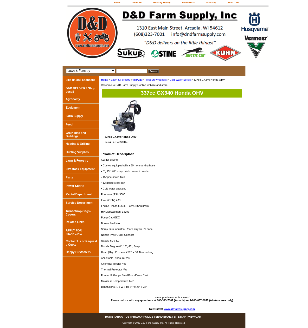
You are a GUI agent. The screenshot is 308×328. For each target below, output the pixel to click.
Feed (69, 124)
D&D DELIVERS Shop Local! (80, 90)
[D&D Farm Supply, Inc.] (123, 36)
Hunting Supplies (77, 152)
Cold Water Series (180, 79)
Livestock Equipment (80, 169)
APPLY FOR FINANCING (74, 232)
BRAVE (137, 79)
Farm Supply (74, 116)
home (117, 2)
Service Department (79, 202)
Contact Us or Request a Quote (81, 243)
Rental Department (79, 194)
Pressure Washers (156, 79)
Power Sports (75, 186)
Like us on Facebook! (80, 80)
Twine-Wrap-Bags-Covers (78, 213)
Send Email (188, 2)
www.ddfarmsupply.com (179, 309)
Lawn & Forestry (120, 79)
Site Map (211, 2)
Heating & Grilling (78, 143)
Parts (69, 177)
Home (104, 79)
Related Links (75, 222)
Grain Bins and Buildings (76, 134)
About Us (137, 2)
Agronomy (73, 99)
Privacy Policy (162, 2)
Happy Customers (78, 252)
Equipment (73, 107)
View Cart (233, 2)
